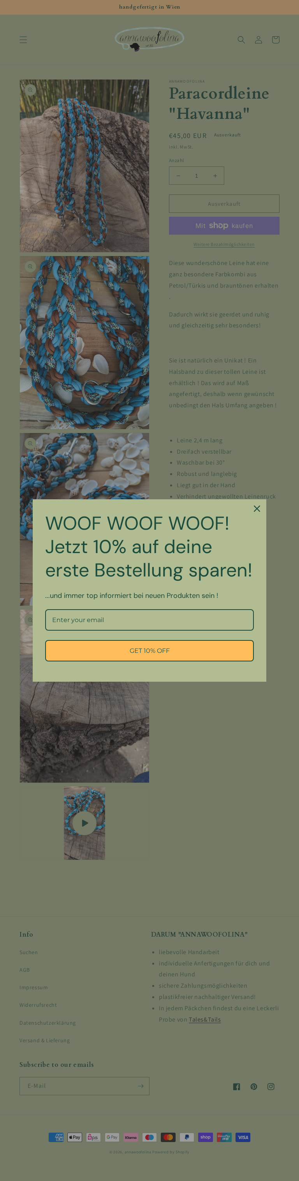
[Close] (257, 508)
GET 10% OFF (150, 650)
